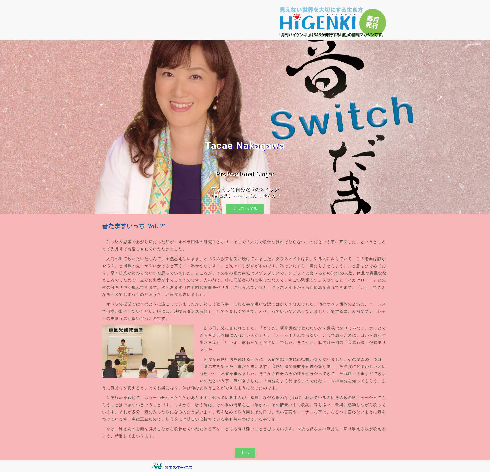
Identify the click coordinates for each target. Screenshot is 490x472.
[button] (245, 209)
